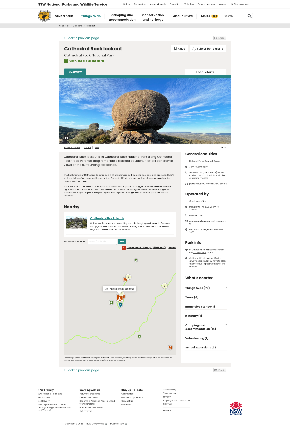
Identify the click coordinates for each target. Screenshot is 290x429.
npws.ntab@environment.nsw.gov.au (207, 222)
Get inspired (140, 4)
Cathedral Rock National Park (207, 249)
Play (97, 147)
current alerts (95, 60)
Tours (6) (192, 297)
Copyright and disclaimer (176, 400)
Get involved (86, 411)
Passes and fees (206, 4)
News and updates (131, 397)
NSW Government (95, 423)
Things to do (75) (197, 288)
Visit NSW (42, 401)
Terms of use (169, 393)
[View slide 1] (222, 147)
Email (221, 38)
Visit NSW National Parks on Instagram (48, 424)
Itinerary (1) (193, 316)
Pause (87, 147)
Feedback (126, 404)
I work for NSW (117, 423)
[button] (120, 305)
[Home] (44, 16)
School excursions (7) (200, 347)
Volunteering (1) (196, 338)
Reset (172, 247)
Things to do (63, 25)
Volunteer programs (90, 393)
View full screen (72, 147)
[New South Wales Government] (236, 408)
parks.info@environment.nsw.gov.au (208, 183)
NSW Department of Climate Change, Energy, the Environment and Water (54, 407)
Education (175, 4)
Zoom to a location (75, 241)
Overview (75, 72)
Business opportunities (91, 407)
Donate (167, 410)
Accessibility (169, 389)
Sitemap (167, 404)
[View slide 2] (225, 147)
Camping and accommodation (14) (200, 327)
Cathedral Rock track (107, 218)
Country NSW (199, 252)
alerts (205, 72)
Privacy (167, 396)
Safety (126, 4)
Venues (222, 4)
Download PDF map (146, 247)
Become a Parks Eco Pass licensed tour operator (97, 402)
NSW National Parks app (50, 393)
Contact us (127, 401)
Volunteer (189, 4)
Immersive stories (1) (200, 307)
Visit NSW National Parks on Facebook (41, 424)
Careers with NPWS (89, 397)
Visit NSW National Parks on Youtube (55, 424)
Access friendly (158, 4)
